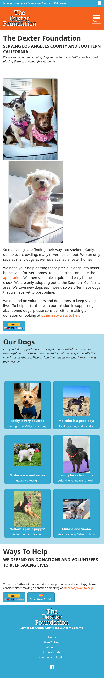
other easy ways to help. (61, 315)
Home (52, 637)
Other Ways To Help (41, 597)
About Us (52, 647)
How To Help (52, 642)
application (12, 277)
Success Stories (52, 652)
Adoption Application (52, 657)
